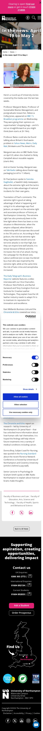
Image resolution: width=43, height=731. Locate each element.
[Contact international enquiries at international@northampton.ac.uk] (29, 585)
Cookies (37, 713)
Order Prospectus (21, 612)
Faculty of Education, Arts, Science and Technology (21, 499)
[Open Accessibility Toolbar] (28, 17)
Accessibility (19, 713)
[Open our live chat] (36, 724)
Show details (28, 389)
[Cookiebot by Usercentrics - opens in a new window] (28, 316)
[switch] (35, 365)
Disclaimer (7, 713)
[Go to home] (9, 18)
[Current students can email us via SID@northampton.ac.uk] (29, 594)
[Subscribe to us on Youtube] (21, 720)
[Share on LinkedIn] (30, 512)
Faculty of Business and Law (16, 496)
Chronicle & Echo (11, 312)
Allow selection (20, 405)
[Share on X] (21, 512)
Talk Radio (10, 170)
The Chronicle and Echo (14, 423)
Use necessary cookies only (20, 412)
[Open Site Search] (34, 17)
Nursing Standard (28, 453)
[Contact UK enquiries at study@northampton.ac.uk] (30, 576)
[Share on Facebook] (12, 512)
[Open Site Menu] (40, 18)
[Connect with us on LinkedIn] (35, 720)
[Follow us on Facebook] (8, 720)
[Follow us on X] (14, 720)
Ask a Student (21, 605)
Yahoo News (19, 143)
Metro (29, 143)
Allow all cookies (21, 397)
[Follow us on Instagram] (28, 720)
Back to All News (21, 529)
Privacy (29, 713)
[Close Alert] (40, 2)
